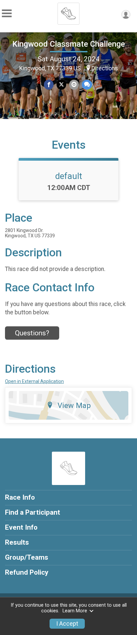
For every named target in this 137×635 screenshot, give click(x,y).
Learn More (75, 611)
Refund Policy (26, 572)
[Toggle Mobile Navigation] (6, 13)
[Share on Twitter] (61, 84)
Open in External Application (34, 381)
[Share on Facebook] (49, 84)
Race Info (20, 497)
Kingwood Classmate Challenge (68, 44)
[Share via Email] (74, 84)
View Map (74, 405)
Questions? (32, 333)
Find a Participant (32, 512)
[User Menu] (125, 14)
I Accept (67, 623)
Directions (104, 68)
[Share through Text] (87, 84)
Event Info (21, 527)
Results (17, 542)
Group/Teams (26, 557)
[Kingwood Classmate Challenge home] (68, 11)
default (68, 176)
